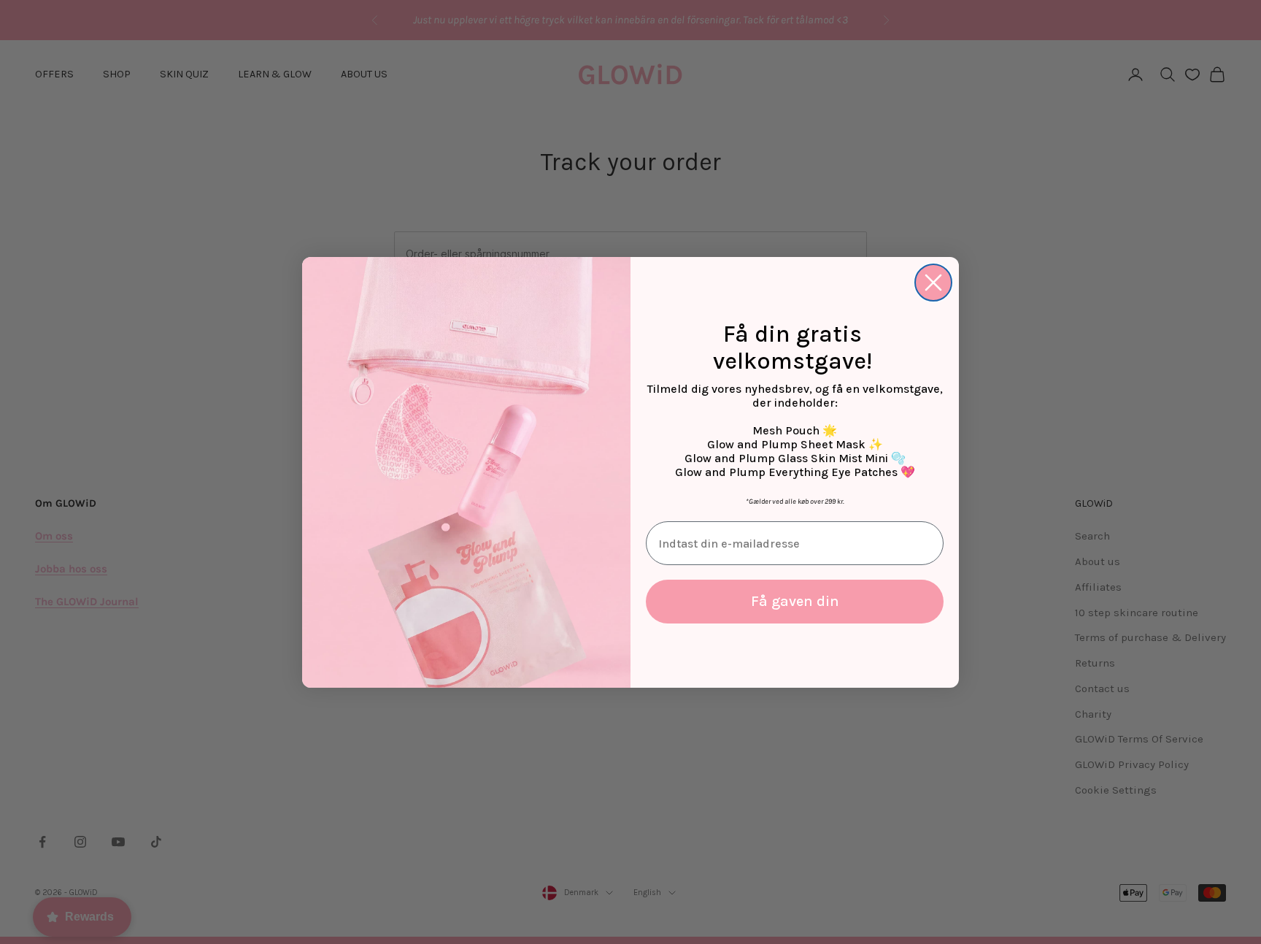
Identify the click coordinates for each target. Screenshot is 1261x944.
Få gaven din (795, 601)
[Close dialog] (933, 282)
